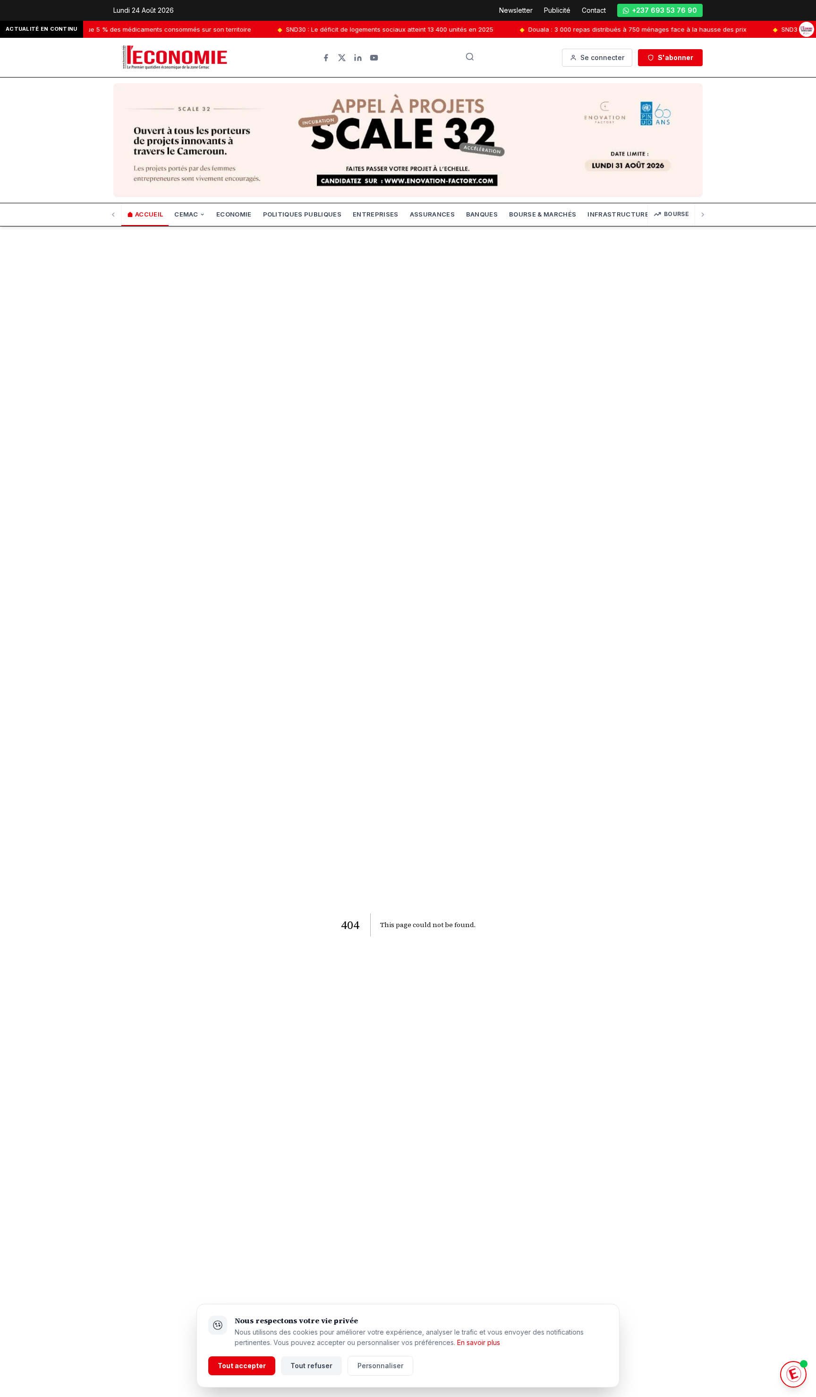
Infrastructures (620, 214)
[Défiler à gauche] (113, 214)
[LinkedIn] (358, 57)
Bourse (676, 213)
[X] (342, 57)
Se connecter (602, 57)
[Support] (793, 1374)
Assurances (432, 214)
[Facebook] (326, 57)
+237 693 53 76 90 (664, 10)
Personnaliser (380, 1366)
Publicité (557, 10)
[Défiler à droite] (702, 214)
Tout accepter (242, 1366)
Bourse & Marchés (542, 214)
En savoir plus (478, 1342)
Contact (594, 10)
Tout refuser (311, 1366)
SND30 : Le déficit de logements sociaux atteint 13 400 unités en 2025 (358, 29)
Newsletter (516, 10)
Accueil (149, 214)
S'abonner (675, 57)
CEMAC (186, 214)
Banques (482, 214)
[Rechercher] (469, 56)
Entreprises (376, 214)
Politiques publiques (302, 214)
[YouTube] (374, 57)
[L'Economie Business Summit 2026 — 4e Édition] (806, 29)
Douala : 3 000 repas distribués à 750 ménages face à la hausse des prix (606, 29)
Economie (234, 214)
